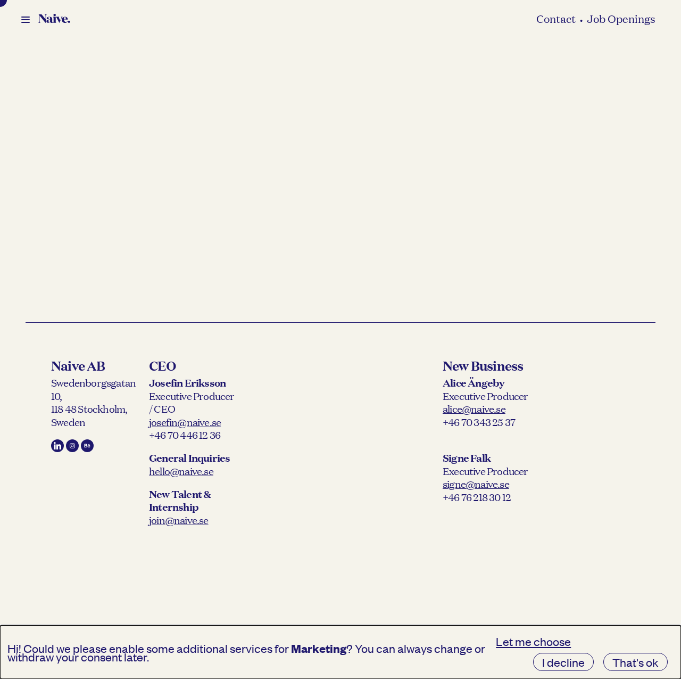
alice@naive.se (474, 408)
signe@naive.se (476, 483)
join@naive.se (179, 520)
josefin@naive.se (185, 422)
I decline (563, 662)
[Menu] (25, 19)
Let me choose (533, 641)
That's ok (635, 662)
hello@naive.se (181, 471)
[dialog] (340, 652)
